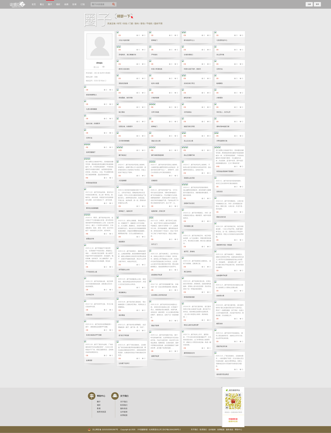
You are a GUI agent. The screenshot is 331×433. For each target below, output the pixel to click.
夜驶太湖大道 (221, 217)
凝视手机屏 (155, 356)
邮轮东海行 (188, 98)
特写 (119, 23)
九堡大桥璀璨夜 (91, 109)
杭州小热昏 (155, 83)
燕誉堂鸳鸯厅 (90, 152)
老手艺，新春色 (189, 251)
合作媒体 (123, 412)
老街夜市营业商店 (222, 374)
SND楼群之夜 (188, 226)
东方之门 (154, 244)
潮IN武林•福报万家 (222, 126)
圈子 (50, 4)
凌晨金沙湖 (90, 239)
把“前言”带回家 (124, 335)
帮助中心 (101, 396)
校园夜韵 (122, 242)
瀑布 (137, 23)
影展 (74, 4)
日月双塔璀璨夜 (124, 141)
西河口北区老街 (124, 69)
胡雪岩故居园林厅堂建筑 (225, 171)
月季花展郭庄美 (221, 141)
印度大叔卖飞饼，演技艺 (192, 69)
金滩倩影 (89, 360)
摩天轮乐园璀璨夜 (92, 208)
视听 (58, 4)
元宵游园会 (188, 112)
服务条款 (123, 408)
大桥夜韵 (219, 98)
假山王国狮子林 (189, 155)
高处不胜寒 (155, 325)
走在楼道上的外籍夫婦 (159, 295)
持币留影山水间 (124, 270)
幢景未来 (219, 324)
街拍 (125, 23)
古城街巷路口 (188, 55)
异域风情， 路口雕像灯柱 (127, 55)
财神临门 (154, 40)
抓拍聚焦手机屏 (156, 275)
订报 (83, 4)
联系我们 (123, 405)
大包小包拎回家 (124, 40)
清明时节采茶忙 (189, 203)
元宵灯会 (219, 69)
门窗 (131, 23)
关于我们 (124, 396)
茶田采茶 (219, 191)
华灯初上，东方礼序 (223, 112)
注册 (309, 4)
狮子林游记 (122, 155)
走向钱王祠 (90, 295)
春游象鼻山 (122, 292)
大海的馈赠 (155, 98)
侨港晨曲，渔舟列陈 (126, 98)
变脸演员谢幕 (123, 83)
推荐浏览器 (101, 412)
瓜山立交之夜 (188, 141)
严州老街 (154, 55)
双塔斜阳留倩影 (189, 297)
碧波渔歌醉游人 (91, 95)
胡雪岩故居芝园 (91, 183)
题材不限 (158, 23)
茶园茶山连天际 (189, 178)
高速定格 (111, 23)
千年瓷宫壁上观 (91, 272)
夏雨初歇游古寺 (189, 353)
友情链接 (123, 415)
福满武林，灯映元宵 (158, 211)
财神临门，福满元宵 (126, 211)
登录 (317, 4)
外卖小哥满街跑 (156, 69)
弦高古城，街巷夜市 (126, 126)
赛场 (143, 23)
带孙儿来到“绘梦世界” (191, 325)
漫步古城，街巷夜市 (93, 123)
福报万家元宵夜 (189, 126)
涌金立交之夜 (156, 141)
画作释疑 (122, 315)
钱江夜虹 (122, 112)
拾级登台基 (220, 296)
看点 (42, 4)
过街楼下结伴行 (124, 363)
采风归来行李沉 (189, 83)
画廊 (66, 4)
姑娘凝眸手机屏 (221, 275)
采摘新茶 (154, 180)
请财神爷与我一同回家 (224, 245)
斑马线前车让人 (189, 40)
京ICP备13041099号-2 (171, 429)
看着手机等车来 (221, 346)
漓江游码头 (188, 272)
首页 (34, 4)
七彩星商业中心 (221, 40)
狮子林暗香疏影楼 (157, 155)
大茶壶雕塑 (122, 180)
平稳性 (149, 23)
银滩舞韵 (219, 83)
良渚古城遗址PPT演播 (93, 335)
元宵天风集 (155, 112)
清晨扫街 (89, 315)
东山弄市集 (220, 55)
